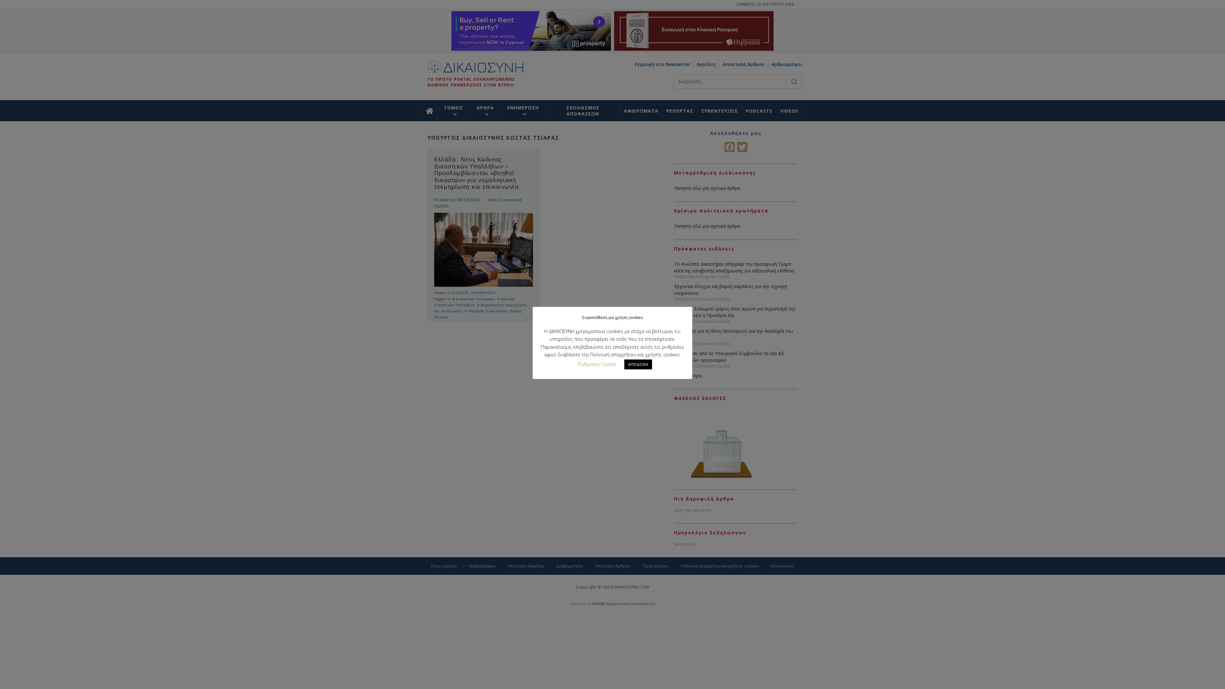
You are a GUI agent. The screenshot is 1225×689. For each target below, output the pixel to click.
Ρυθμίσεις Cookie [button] (597, 364)
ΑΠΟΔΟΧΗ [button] (638, 364)
